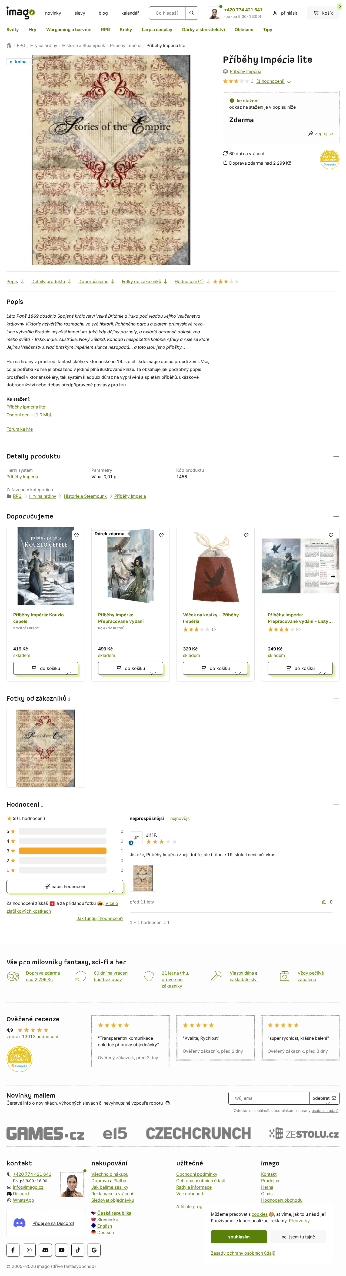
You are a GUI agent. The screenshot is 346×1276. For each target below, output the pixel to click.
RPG (105, 29)
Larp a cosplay (157, 29)
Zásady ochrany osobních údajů (243, 1253)
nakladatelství (244, 979)
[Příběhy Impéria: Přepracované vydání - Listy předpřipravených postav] (300, 604)
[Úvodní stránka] (9, 45)
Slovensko (107, 1219)
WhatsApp (23, 1200)
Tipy (267, 29)
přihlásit (289, 13)
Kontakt (269, 1174)
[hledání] (191, 12)
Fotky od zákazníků (141, 281)
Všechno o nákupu (109, 1174)
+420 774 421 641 (243, 9)
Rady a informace (194, 1187)
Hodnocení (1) (189, 281)
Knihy (126, 29)
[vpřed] (333, 576)
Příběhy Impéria (126, 45)
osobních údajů (325, 1110)
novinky (53, 13)
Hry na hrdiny (43, 45)
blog (103, 13)
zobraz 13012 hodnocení (32, 1036)
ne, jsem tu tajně (298, 1237)
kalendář (130, 13)
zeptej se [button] (324, 133)
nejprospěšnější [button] (147, 818)
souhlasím (239, 1237)
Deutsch (105, 1232)
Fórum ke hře (19, 429)
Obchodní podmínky (196, 1174)
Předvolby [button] (299, 1220)
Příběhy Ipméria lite (25, 407)
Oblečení (244, 29)
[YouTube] (61, 1250)
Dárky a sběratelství (203, 29)
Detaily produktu (48, 281)
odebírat (321, 1098)
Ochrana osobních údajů (200, 1180)
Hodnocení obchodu (281, 1200)
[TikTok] (77, 1250)
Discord (21, 1193)
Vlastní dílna (242, 973)
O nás (266, 1193)
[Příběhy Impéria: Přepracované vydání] (130, 604)
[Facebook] (12, 1250)
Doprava (100, 1180)
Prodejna (270, 1180)
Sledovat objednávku (112, 1200)
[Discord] (45, 1250)
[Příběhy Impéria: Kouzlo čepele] (46, 604)
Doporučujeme (93, 281)
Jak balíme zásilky (109, 1187)
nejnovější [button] (180, 818)
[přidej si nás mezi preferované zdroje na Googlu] (94, 1250)
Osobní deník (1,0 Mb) (28, 414)
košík (331, 11)
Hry (32, 29)
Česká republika (114, 1213)
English (104, 1226)
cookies (260, 1214)
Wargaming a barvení (68, 29)
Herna (267, 1187)
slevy (80, 13)
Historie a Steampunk (83, 45)
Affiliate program (193, 1206)
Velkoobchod (189, 1193)
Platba (120, 1180)
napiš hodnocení (67, 886)
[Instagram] (29, 1250)
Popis (12, 281)
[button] (173, 301)
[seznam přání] (76, 535)
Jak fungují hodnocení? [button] (99, 918)
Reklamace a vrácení (112, 1193)
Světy (12, 29)
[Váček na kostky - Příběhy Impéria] (215, 604)
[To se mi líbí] (325, 902)
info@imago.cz (28, 1187)
